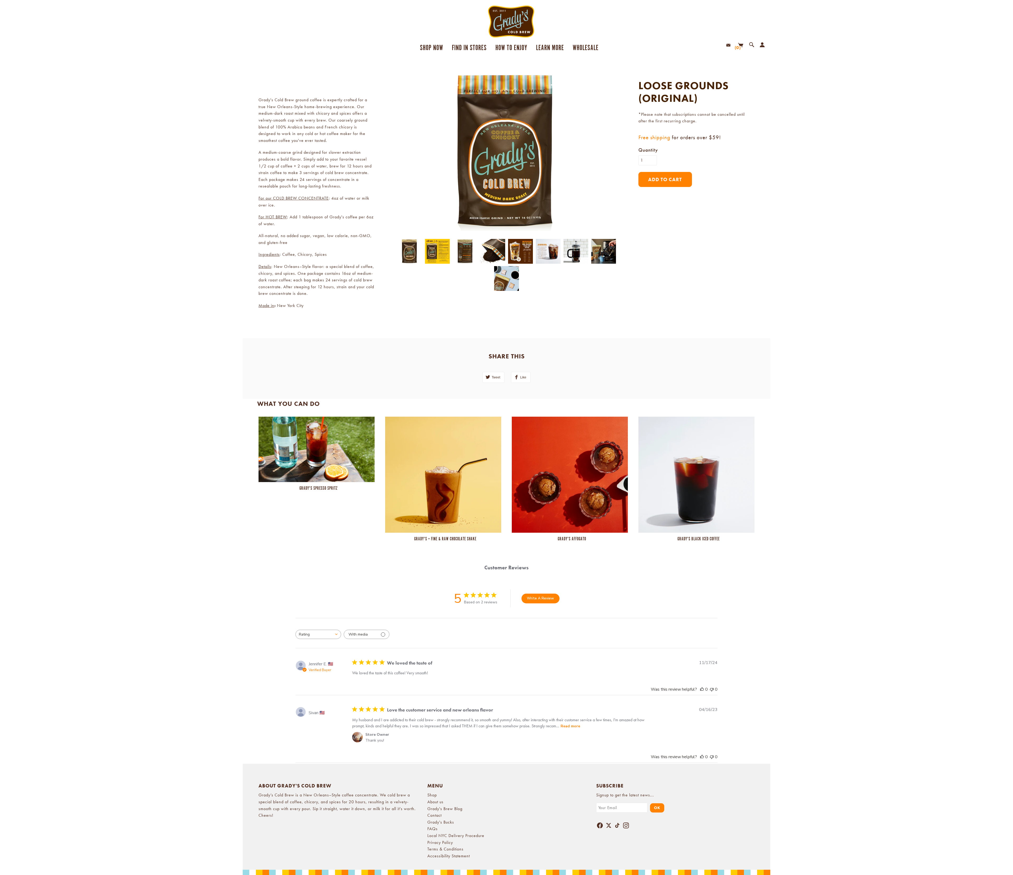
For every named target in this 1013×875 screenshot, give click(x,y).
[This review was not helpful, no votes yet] (712, 689)
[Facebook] (600, 826)
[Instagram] (626, 826)
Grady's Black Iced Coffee (698, 539)
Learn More (548, 48)
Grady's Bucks (440, 822)
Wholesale (586, 48)
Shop (432, 795)
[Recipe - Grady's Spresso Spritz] (317, 448)
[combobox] (318, 634)
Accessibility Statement (448, 856)
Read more (570, 726)
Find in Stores (469, 48)
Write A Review (540, 598)
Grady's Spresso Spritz (318, 488)
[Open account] (761, 45)
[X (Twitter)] (608, 826)
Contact (434, 815)
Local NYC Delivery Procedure (455, 835)
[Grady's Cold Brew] (506, 21)
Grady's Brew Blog (444, 808)
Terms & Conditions (445, 849)
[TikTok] (617, 826)
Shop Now (431, 48)
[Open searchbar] (750, 45)
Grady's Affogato (572, 539)
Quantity (648, 150)
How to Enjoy (511, 48)
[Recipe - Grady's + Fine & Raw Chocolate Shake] (443, 474)
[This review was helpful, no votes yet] (702, 689)
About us (435, 802)
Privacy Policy (440, 842)
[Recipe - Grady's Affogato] (570, 474)
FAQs (432, 828)
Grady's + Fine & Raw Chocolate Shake (445, 539)
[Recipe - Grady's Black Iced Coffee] (696, 474)
